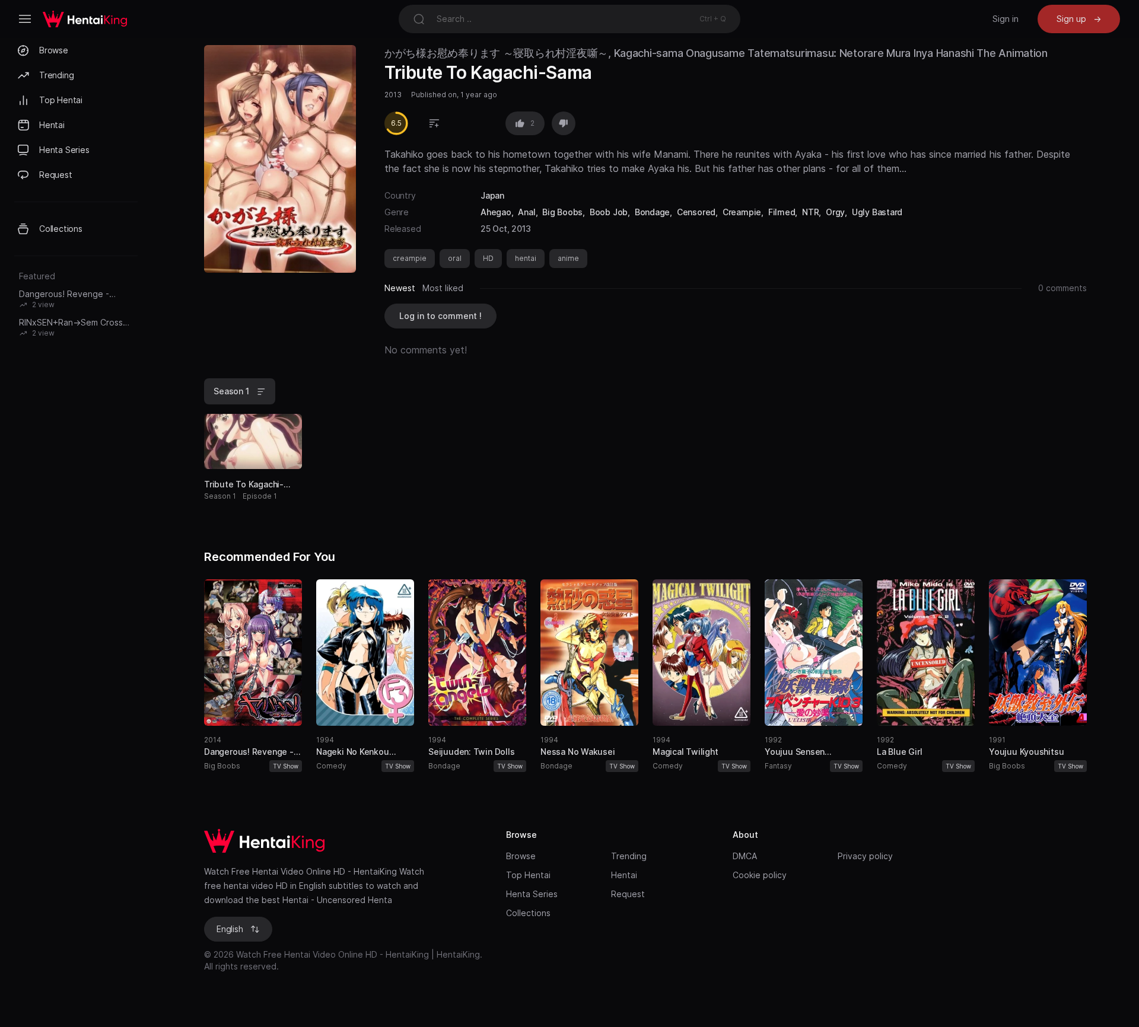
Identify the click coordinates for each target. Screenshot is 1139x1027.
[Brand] (343, 841)
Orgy (835, 212)
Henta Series (532, 894)
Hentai (624, 875)
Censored (696, 212)
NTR (810, 212)
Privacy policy (865, 856)
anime (568, 258)
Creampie (742, 212)
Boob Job (609, 212)
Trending (629, 856)
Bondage (652, 212)
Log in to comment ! (440, 316)
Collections (528, 913)
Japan (492, 195)
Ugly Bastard (877, 212)
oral (455, 258)
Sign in (1005, 19)
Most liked (442, 288)
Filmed (782, 212)
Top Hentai (528, 875)
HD (488, 258)
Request (628, 894)
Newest (399, 288)
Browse (521, 856)
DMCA (745, 856)
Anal (526, 212)
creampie (410, 258)
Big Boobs (562, 212)
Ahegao (496, 212)
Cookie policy (760, 875)
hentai (525, 258)
